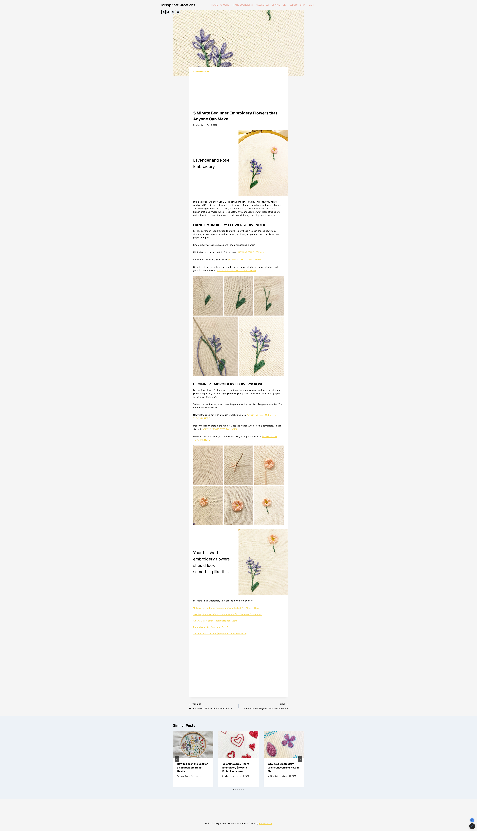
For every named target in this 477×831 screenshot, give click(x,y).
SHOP (303, 5)
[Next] (300, 759)
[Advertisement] (238, 91)
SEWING (276, 5)
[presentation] (193, 744)
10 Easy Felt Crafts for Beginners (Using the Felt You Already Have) (226, 608)
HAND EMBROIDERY (243, 5)
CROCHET (225, 5)
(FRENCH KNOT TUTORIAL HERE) (220, 429)
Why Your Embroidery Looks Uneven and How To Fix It (283, 767)
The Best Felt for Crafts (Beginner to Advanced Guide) (220, 633)
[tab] (233, 789)
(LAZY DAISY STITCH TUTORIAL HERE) (236, 270)
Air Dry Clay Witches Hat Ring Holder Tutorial (215, 620)
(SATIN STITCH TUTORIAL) (250, 252)
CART (311, 5)
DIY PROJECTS (290, 5)
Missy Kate (200, 125)
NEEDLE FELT (262, 5)
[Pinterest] (163, 12)
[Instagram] (173, 12)
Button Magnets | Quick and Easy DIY (211, 627)
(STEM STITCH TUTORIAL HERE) (244, 259)
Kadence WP (265, 823)
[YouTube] (178, 12)
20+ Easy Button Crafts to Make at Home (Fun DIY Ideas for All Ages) (227, 614)
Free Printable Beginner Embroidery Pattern (266, 706)
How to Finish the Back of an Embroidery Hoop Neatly (192, 767)
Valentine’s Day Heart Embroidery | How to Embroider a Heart (235, 767)
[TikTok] (168, 12)
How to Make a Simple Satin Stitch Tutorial (210, 706)
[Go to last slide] (177, 759)
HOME (214, 5)
